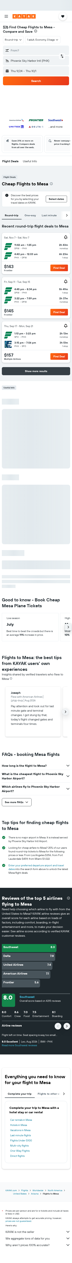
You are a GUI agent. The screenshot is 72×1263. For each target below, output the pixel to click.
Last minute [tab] (49, 215)
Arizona (34, 1193)
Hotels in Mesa (18, 1125)
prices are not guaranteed (18, 1221)
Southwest (27, 997)
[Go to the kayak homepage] (24, 16)
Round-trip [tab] (12, 215)
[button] (6, 16)
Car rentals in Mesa (21, 1120)
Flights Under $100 (21, 1140)
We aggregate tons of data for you (28, 1238)
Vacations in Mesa (20, 1130)
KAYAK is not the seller (20, 1232)
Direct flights (17, 1156)
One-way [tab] (30, 215)
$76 (5, 27)
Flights (24, 1190)
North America (55, 1190)
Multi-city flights (19, 1145)
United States (20, 1193)
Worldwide (37, 1190)
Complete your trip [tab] (20, 1093)
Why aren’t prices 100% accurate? (27, 1245)
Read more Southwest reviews (19, 1045)
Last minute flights (20, 1135)
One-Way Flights (20, 1150)
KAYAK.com (11, 1190)
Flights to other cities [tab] (51, 1093)
